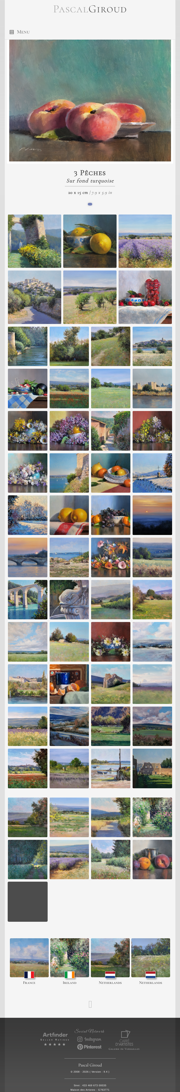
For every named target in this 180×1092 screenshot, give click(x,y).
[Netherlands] (110, 957)
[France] (29, 957)
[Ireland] (69, 957)
